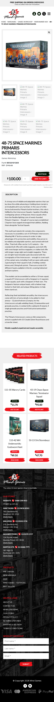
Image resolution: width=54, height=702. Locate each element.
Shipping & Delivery (12, 624)
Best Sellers (9, 586)
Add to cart (41, 179)
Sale (5, 579)
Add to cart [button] (14, 409)
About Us (7, 602)
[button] (49, 32)
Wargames (11, 22)
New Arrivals (9, 575)
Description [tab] (12, 194)
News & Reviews (10, 609)
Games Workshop (25, 22)
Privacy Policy (10, 617)
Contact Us (9, 606)
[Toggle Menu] (49, 14)
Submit (26, 664)
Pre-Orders (8, 571)
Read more (15, 460)
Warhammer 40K (41, 22)
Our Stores (8, 613)
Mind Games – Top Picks (14, 583)
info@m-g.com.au (10, 504)
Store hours (8, 517)
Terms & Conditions (13, 628)
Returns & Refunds (12, 621)
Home (3, 22)
